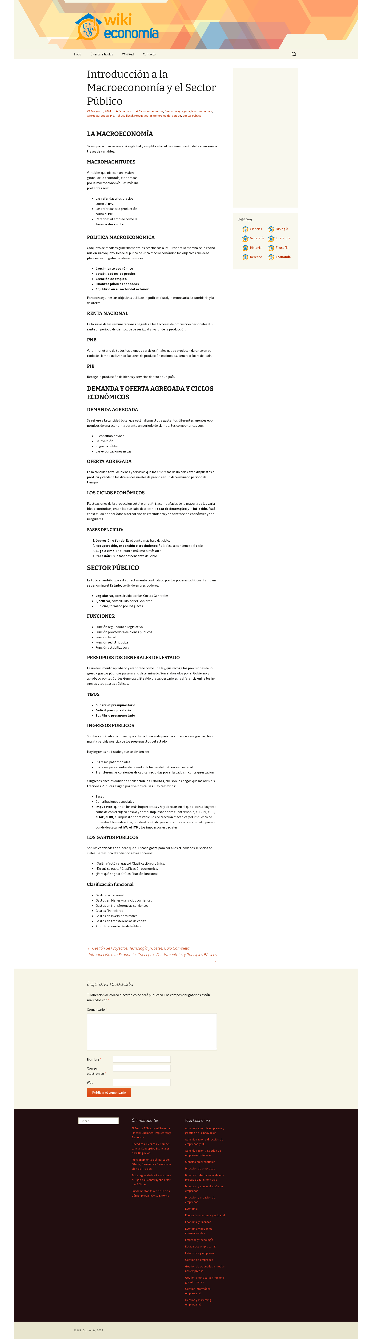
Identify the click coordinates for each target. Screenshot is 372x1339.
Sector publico (192, 116)
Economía (125, 111)
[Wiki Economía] (186, 24)
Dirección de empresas (200, 1168)
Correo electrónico (96, 1071)
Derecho (256, 257)
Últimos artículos (101, 54)
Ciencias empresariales (200, 1162)
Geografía (257, 238)
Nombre (94, 1059)
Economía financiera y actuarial (205, 1215)
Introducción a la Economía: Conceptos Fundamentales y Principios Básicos (153, 958)
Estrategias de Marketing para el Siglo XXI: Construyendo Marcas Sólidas (151, 1179)
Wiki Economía (86, 1330)
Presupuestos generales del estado (157, 116)
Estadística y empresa (199, 1253)
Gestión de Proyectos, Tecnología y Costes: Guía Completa (138, 948)
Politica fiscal (124, 116)
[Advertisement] (179, 202)
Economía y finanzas (198, 1222)
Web (90, 1082)
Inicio (77, 54)
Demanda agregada (177, 111)
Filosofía (282, 248)
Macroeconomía (201, 111)
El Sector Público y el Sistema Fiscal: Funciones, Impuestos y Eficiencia (151, 1132)
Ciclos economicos (151, 111)
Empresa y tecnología (199, 1240)
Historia (256, 248)
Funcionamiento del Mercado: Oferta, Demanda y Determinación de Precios (151, 1164)
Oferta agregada (98, 116)
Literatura (283, 238)
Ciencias (256, 229)
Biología (282, 229)
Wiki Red (128, 54)
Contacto (149, 54)
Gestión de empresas (199, 1260)
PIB (112, 116)
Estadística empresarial (200, 1246)
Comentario (97, 1009)
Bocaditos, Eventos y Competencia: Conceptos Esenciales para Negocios (151, 1148)
